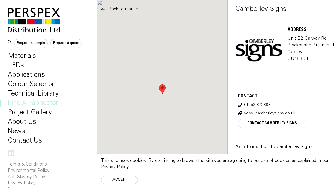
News (16, 131)
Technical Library (33, 94)
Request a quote (66, 43)
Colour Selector (31, 84)
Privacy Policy (22, 183)
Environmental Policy (29, 171)
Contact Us (25, 141)
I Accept (119, 180)
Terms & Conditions (27, 164)
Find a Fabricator (33, 103)
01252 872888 (257, 105)
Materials (22, 56)
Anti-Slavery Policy (26, 177)
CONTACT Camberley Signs (272, 123)
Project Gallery (30, 112)
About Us (22, 122)
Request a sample (31, 43)
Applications (26, 75)
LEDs (16, 65)
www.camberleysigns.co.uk (269, 113)
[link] (11, 153)
